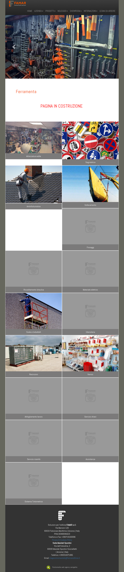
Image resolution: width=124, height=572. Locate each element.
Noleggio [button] (62, 10)
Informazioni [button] (90, 10)
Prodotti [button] (49, 10)
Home (29, 10)
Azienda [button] (38, 10)
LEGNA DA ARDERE (107, 10)
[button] (13, 47)
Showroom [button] (75, 10)
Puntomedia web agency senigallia (64, 567)
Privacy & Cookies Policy (62, 540)
